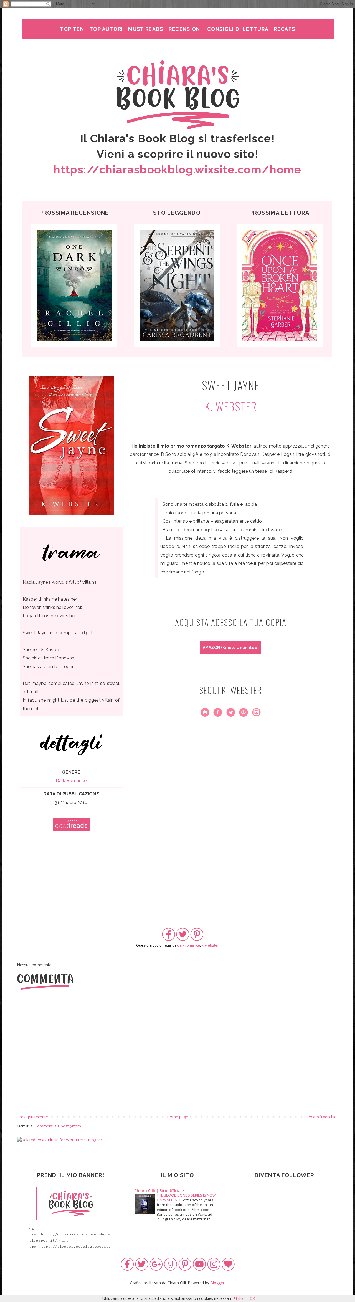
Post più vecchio (322, 1116)
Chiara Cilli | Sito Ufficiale (159, 1190)
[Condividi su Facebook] (168, 939)
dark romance (188, 945)
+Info (238, 1298)
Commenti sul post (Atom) (58, 1126)
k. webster (210, 945)
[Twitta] (182, 939)
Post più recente (33, 1116)
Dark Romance (71, 780)
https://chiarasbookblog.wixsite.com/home (177, 169)
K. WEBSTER (231, 406)
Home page (177, 1116)
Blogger (217, 1282)
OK (252, 1298)
